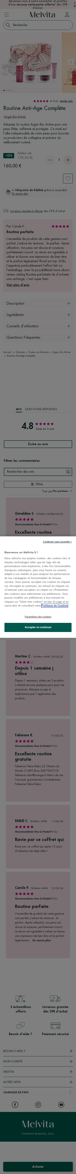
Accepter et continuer (38, 627)
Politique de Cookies (55, 605)
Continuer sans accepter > (57, 541)
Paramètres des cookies (38, 616)
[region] (38, 587)
